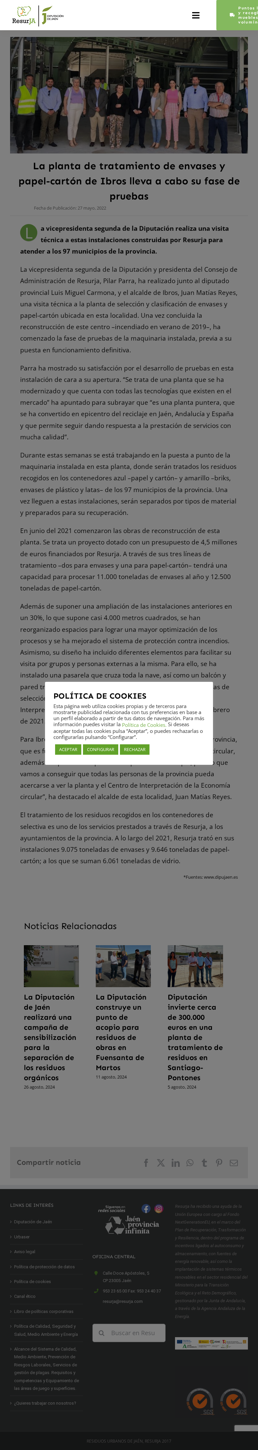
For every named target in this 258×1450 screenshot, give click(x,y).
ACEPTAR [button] (68, 749)
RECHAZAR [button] (134, 749)
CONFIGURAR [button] (100, 749)
